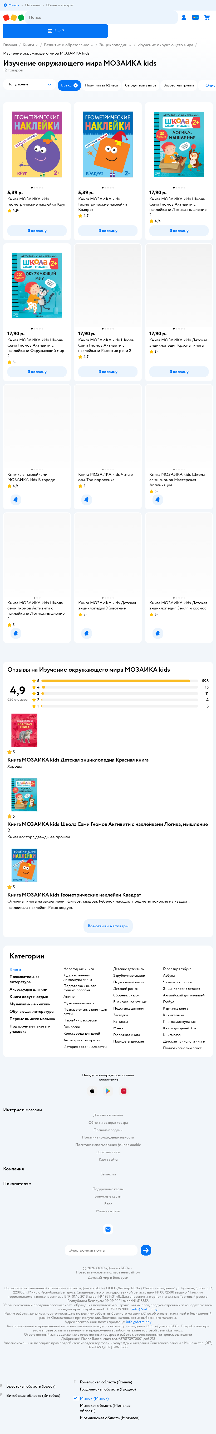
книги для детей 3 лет (180, 1028)
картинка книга (175, 1008)
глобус (168, 1002)
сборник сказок (126, 995)
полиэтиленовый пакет (182, 1048)
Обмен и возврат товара (108, 1122)
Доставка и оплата (108, 1115)
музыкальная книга (78, 1003)
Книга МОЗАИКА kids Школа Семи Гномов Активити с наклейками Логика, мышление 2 (107, 827)
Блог (108, 1204)
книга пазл (171, 1035)
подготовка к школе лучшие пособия (79, 988)
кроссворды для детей (81, 1033)
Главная (10, 44)
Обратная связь (108, 1152)
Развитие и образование (66, 44)
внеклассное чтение (130, 1002)
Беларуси (120, 1277)
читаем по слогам (177, 982)
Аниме (69, 997)
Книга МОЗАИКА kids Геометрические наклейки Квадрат (74, 895)
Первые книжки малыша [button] (32, 1018)
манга (118, 1028)
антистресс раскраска (81, 1040)
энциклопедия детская (181, 989)
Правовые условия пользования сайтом (108, 1272)
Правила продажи (108, 1130)
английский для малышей (184, 995)
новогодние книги (78, 969)
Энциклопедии (113, 44)
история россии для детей (85, 1047)
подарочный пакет (128, 982)
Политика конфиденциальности (108, 1137)
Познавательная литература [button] (24, 979)
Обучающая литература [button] (31, 1011)
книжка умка (173, 1015)
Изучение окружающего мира (165, 44)
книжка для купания (179, 1022)
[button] (55, 31)
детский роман (125, 989)
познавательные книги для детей (85, 1011)
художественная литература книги (77, 977)
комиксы (120, 1022)
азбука (169, 975)
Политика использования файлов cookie (108, 1144)
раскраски (71, 1027)
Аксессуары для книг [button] (29, 989)
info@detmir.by (144, 1309)
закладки (120, 1015)
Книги (28, 44)
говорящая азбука (177, 969)
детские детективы (129, 969)
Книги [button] (15, 969)
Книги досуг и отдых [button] (28, 996)
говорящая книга (126, 1035)
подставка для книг (129, 1008)
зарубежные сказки (129, 975)
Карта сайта (108, 1159)
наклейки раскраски (80, 1020)
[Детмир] (14, 17)
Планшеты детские (128, 1041)
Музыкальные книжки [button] (30, 1004)
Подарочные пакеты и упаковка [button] (30, 1029)
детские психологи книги (184, 1041)
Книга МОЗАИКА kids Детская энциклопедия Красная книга (78, 760)
